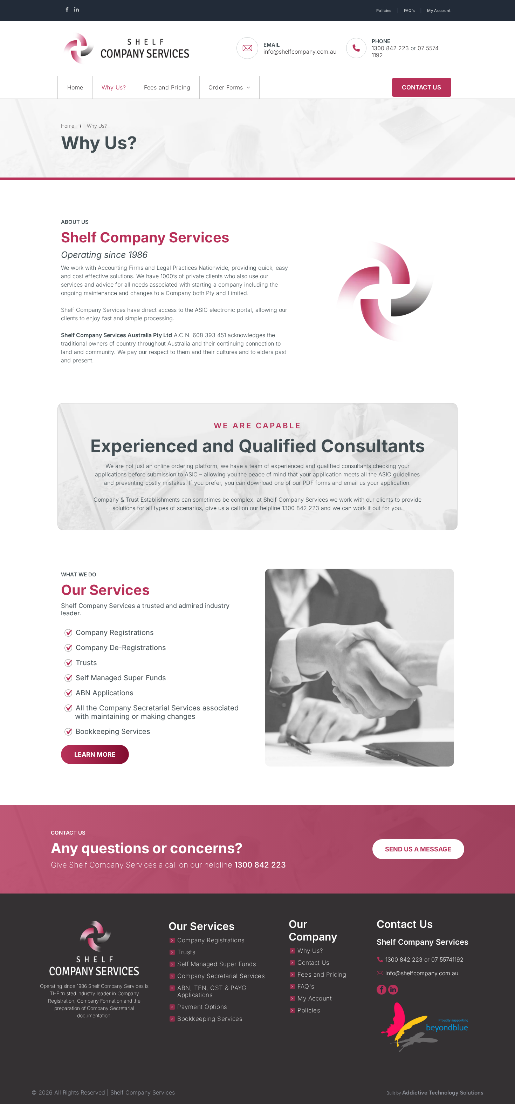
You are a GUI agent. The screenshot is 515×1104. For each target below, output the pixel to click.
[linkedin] (76, 10)
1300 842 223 (390, 48)
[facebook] (67, 10)
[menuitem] (385, 10)
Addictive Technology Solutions (442, 1092)
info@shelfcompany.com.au (299, 51)
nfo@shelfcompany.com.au (422, 973)
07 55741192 (447, 959)
